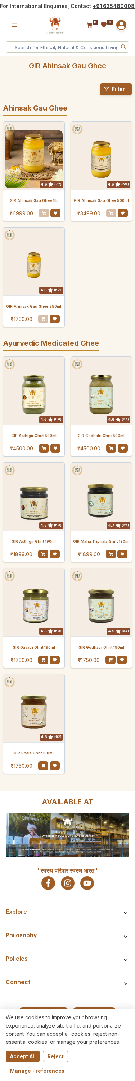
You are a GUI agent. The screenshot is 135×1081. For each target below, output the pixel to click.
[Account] (121, 25)
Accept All (23, 1056)
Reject (56, 1056)
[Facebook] (48, 883)
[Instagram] (68, 883)
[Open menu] (14, 25)
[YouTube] (87, 883)
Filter (118, 89)
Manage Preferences (37, 1071)
